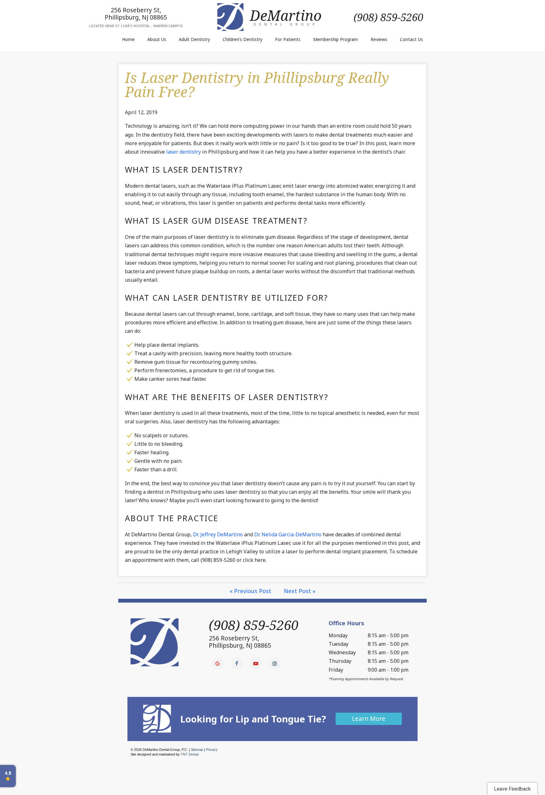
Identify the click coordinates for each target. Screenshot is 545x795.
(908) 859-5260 (388, 17)
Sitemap (197, 749)
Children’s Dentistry (242, 39)
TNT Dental (189, 754)
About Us (156, 39)
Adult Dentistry (194, 39)
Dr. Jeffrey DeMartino (218, 534)
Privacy (212, 749)
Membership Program (335, 39)
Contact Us (411, 39)
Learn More (368, 719)
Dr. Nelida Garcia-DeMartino (287, 534)
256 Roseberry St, (136, 13)
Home (128, 39)
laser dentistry (183, 151)
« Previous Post (250, 591)
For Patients (288, 39)
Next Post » (299, 591)
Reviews (379, 39)
